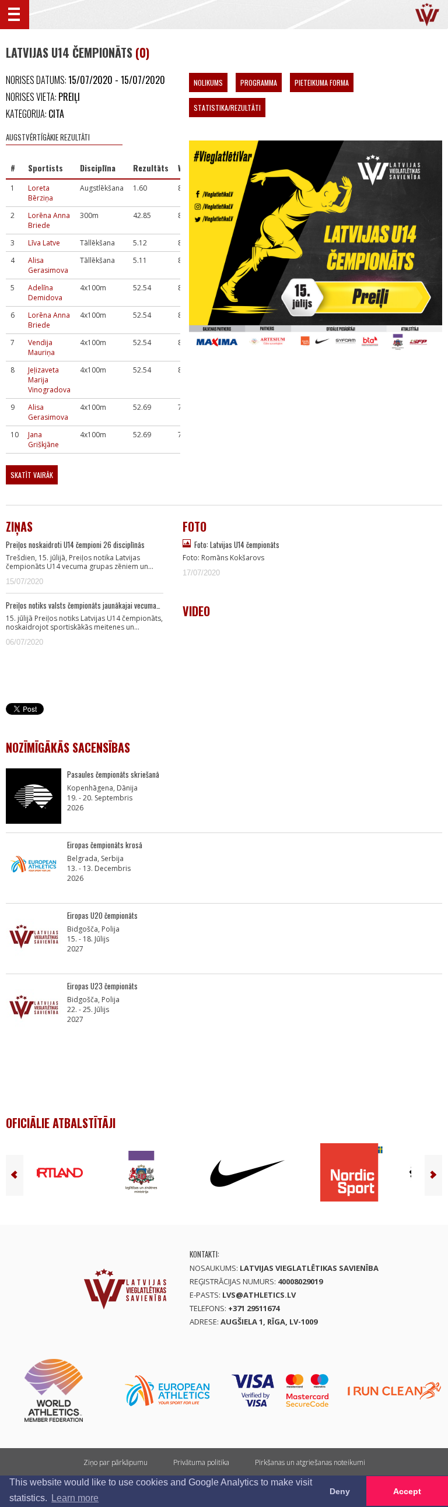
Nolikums (208, 82)
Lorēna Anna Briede (49, 220)
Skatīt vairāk (31, 475)
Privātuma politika (201, 1462)
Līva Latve (44, 243)
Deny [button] (340, 1491)
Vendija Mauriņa (41, 347)
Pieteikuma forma (322, 82)
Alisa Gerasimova (48, 265)
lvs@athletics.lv (259, 1295)
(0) (142, 52)
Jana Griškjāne (43, 439)
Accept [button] (407, 1491)
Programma (258, 82)
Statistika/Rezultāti (227, 108)
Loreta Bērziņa (40, 193)
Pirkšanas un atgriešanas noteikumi (310, 1462)
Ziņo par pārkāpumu (115, 1462)
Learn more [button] (75, 1498)
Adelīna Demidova (45, 293)
